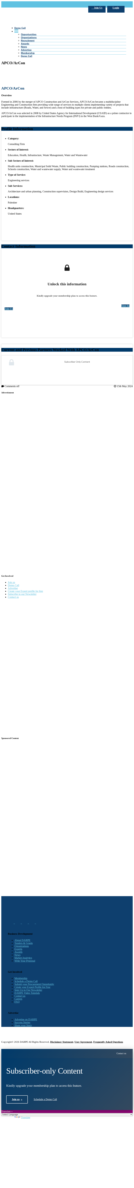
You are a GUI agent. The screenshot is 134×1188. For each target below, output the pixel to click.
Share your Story (23, 1025)
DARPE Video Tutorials (27, 993)
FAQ (17, 1001)
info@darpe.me (43, 4)
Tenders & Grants (23, 943)
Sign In (125, 305)
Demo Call (13, 585)
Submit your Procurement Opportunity (34, 984)
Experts (18, 949)
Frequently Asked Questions (108, 1042)
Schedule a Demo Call (26, 981)
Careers (18, 998)
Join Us (97, 7)
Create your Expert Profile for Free (32, 987)
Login (116, 7)
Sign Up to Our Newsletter (28, 990)
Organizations (21, 946)
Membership (20, 978)
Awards (18, 952)
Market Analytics (23, 957)
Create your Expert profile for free (25, 591)
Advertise (13, 588)
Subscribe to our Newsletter (22, 594)
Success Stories (22, 1022)
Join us (11, 582)
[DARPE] (67, 78)
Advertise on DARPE (25, 1019)
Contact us (13, 597)
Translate (25, 1117)
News (17, 955)
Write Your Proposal (24, 960)
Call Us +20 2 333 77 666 (21, 4)
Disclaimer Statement (61, 1042)
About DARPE (22, 940)
